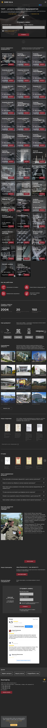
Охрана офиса (22, 151)
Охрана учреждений (37, 54)
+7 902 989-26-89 (9, 5)
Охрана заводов (8, 118)
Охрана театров (23, 70)
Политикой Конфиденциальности (9, 31)
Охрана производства (7, 167)
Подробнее (5, 64)
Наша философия (22, 574)
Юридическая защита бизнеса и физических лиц (8, 56)
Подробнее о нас (33, 673)
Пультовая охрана (6, 248)
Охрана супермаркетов (38, 119)
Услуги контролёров (37, 151)
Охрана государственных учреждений (8, 136)
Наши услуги (19, 673)
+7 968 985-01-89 (26, 5)
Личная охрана (7, 264)
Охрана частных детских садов (8, 184)
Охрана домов (22, 215)
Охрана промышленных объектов (23, 104)
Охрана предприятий (38, 103)
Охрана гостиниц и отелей (37, 217)
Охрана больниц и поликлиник (23, 184)
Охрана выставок (20, 54)
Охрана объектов (5, 151)
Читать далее (30, 561)
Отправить (23, 34)
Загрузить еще (6, 408)
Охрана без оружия (21, 248)
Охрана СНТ (37, 86)
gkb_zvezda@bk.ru (10, 602)
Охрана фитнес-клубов (8, 87)
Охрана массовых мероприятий (22, 266)
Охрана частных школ (39, 167)
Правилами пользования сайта (12, 30)
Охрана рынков (7, 102)
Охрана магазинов (37, 248)
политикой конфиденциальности (30, 603)
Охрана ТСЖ (21, 86)
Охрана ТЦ (6, 199)
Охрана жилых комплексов (22, 232)
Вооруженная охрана (38, 232)
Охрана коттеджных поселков (37, 185)
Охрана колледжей (37, 135)
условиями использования (11, 720)
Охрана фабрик (23, 118)
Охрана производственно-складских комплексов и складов (23, 170)
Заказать (11, 64)
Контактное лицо (6, 24)
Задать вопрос (7, 673)
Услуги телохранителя (7, 216)
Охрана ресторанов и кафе (22, 201)
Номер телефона (28, 24)
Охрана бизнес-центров (7, 232)
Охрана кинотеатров (37, 70)
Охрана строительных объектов (38, 201)
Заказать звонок (6, 692)
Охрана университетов (22, 135)
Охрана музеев (7, 70)
